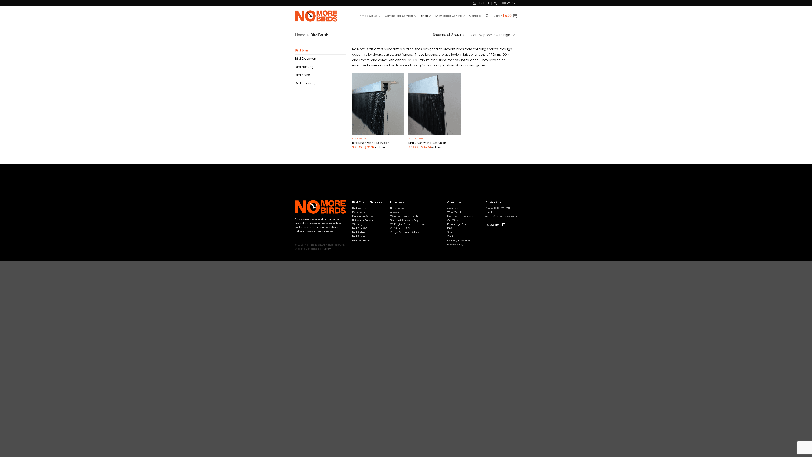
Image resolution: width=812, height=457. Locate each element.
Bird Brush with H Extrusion (427, 143)
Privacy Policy (455, 244)
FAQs (450, 228)
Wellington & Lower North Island (409, 224)
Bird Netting (304, 67)
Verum (327, 248)
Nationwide (397, 207)
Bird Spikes (358, 232)
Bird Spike (302, 75)
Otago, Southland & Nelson (406, 232)
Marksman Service (363, 216)
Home (300, 34)
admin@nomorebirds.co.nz (501, 216)
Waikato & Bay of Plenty (404, 216)
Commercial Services (399, 15)
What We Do (369, 15)
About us (452, 207)
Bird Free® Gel (361, 228)
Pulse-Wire (359, 212)
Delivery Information (459, 240)
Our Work (452, 220)
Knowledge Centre (448, 15)
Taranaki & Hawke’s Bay (404, 220)
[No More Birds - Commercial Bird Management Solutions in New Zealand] (316, 16)
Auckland (395, 212)
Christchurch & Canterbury (406, 228)
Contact (475, 15)
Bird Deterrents (361, 240)
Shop (424, 15)
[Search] (487, 16)
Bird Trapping (305, 83)
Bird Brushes (359, 236)
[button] (505, 16)
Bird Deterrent (306, 58)
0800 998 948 (502, 207)
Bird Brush (302, 50)
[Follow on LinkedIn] (503, 225)
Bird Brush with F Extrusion (370, 143)
